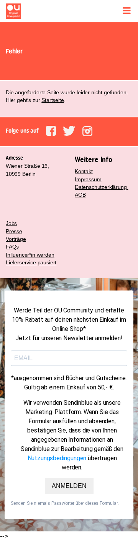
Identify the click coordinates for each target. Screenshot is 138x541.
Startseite (52, 100)
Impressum (88, 179)
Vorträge (16, 239)
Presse (14, 231)
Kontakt (84, 171)
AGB (80, 195)
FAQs (12, 247)
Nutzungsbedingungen (57, 458)
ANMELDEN (69, 485)
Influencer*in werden (30, 255)
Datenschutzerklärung (101, 187)
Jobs (11, 223)
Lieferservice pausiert (31, 262)
